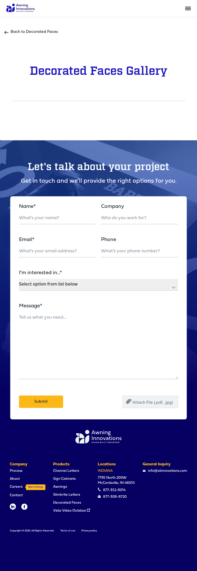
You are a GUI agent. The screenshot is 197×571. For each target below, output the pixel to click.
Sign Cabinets (64, 479)
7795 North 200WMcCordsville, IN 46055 (116, 480)
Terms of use (67, 530)
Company (112, 206)
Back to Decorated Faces (34, 32)
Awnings (60, 487)
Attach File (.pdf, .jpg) (152, 403)
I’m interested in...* (40, 272)
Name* (27, 206)
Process (16, 471)
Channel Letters (66, 471)
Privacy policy (89, 530)
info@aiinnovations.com (167, 471)
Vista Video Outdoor (70, 511)
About (15, 479)
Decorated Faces (67, 503)
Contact (16, 495)
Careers (26, 487)
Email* (27, 239)
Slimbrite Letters (66, 495)
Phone (108, 239)
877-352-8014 (114, 490)
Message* (30, 306)
